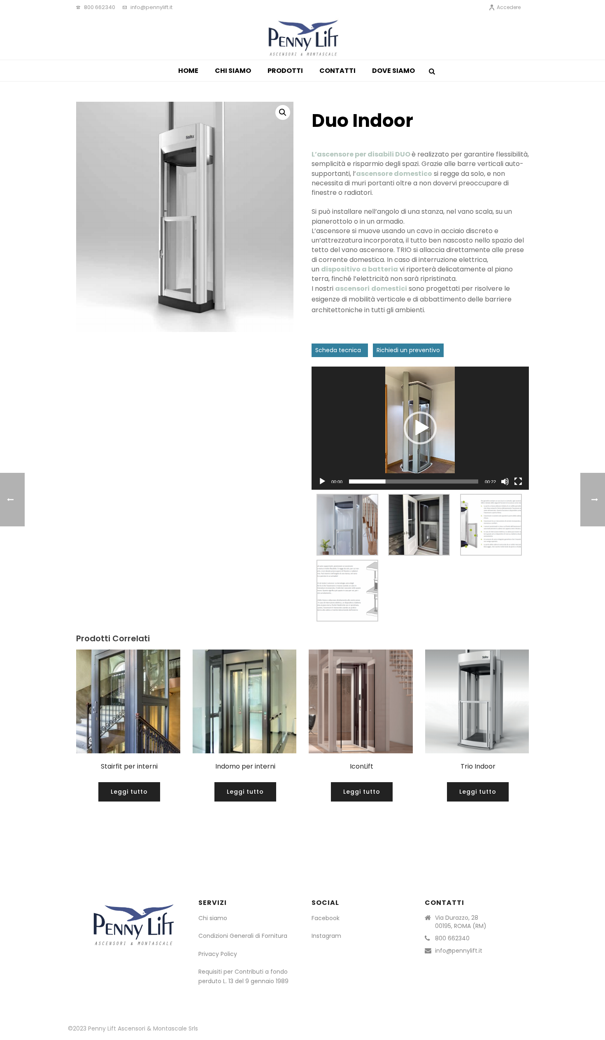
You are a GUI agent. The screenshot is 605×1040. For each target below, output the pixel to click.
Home (188, 70)
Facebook (326, 918)
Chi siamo (233, 70)
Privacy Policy (217, 954)
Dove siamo (393, 70)
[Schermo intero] (518, 481)
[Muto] (505, 481)
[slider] (413, 481)
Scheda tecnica (339, 350)
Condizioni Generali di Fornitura (243, 936)
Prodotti (285, 70)
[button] (420, 427)
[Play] (322, 481)
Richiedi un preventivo (408, 350)
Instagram (326, 936)
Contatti (337, 70)
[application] (420, 428)
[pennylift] (302, 37)
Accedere (509, 7)
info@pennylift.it (151, 7)
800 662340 (99, 7)
